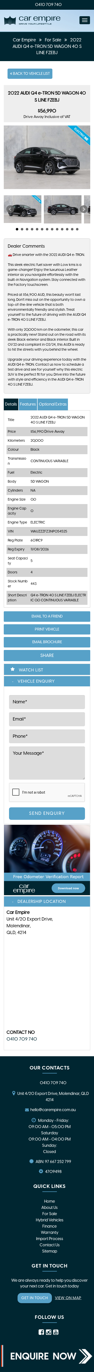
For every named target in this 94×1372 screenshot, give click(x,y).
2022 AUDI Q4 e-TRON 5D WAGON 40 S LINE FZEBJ (47, 46)
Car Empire (24, 40)
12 (72, 229)
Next (84, 209)
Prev (10, 209)
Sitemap (49, 1251)
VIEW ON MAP (68, 1298)
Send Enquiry (47, 813)
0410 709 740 (48, 4)
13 (77, 229)
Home (49, 1201)
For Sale (53, 40)
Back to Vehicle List (31, 73)
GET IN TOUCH (34, 1298)
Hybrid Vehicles (49, 1220)
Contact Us (50, 1245)
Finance (49, 1226)
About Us (49, 1207)
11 (67, 229)
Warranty (49, 1232)
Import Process (49, 1238)
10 (62, 229)
